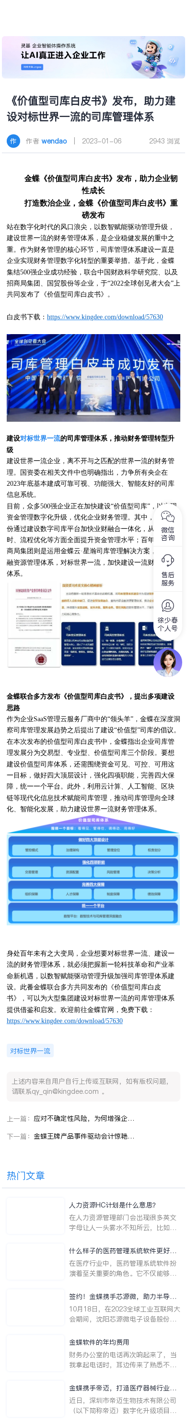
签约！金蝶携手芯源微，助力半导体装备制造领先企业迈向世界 (122, 1297)
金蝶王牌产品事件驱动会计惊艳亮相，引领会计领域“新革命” (84, 1136)
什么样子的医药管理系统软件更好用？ (119, 1251)
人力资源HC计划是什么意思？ (114, 1205)
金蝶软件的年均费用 (99, 1342)
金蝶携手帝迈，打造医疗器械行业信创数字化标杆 (122, 1388)
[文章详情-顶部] (93, 57)
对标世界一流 (40, 438)
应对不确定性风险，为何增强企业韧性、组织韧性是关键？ (84, 1118)
